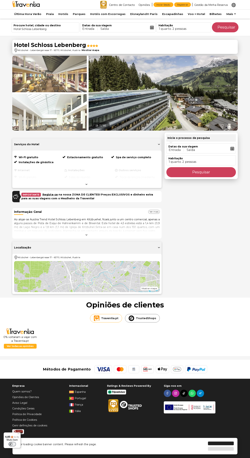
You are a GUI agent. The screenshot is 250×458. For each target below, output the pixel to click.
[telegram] (201, 393)
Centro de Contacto (122, 5)
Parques (79, 14)
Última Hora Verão (28, 14)
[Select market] (234, 4)
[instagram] (176, 393)
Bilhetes (216, 14)
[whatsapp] (193, 393)
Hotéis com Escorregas (108, 14)
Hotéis (63, 14)
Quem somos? (22, 391)
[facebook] (168, 393)
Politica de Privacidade (27, 414)
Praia (50, 14)
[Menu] (18, 434)
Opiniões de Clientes (25, 397)
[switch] (12, 444)
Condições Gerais (23, 408)
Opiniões (144, 5)
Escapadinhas (172, 14)
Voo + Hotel (196, 14)
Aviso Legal (19, 402)
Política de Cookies (24, 419)
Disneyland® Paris (144, 14)
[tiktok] (184, 393)
